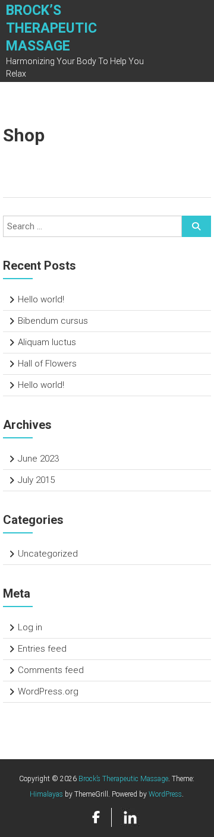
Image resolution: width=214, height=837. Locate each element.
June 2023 (38, 458)
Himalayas (46, 794)
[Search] (196, 226)
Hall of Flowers (47, 363)
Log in (30, 627)
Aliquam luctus (47, 342)
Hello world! (41, 299)
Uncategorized (48, 553)
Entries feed (42, 648)
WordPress (165, 794)
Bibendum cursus (53, 320)
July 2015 (36, 480)
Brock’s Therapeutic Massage (51, 28)
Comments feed (51, 670)
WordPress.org (48, 691)
